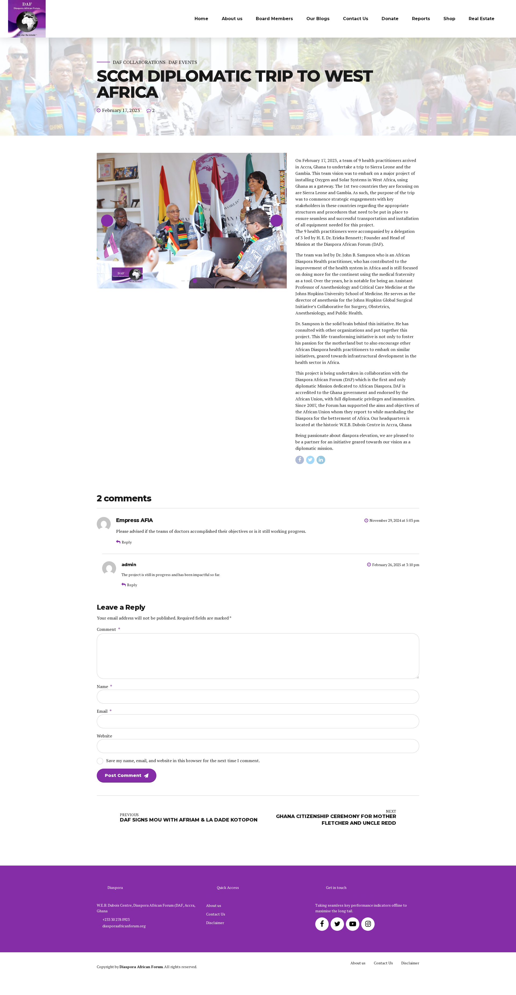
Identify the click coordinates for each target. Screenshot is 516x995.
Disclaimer (215, 922)
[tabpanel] (192, 221)
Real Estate (481, 18)
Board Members (274, 18)
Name (104, 686)
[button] (107, 221)
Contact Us (355, 18)
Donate (390, 18)
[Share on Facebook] (299, 460)
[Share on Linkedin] (321, 460)
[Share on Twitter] (310, 460)
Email (104, 711)
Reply (127, 542)
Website (104, 736)
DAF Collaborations (139, 62)
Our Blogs (317, 18)
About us (232, 18)
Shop (449, 18)
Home (201, 18)
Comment (108, 629)
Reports (421, 18)
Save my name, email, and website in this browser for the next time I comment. (183, 761)
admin (128, 564)
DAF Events (183, 62)
